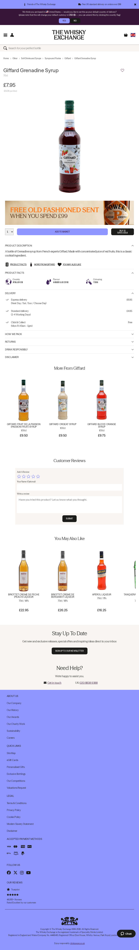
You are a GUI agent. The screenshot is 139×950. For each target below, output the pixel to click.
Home (6, 58)
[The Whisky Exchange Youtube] (28, 873)
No (75, 20)
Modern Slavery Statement (20, 823)
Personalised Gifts (16, 767)
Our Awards (13, 717)
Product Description (18, 245)
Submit (69, 518)
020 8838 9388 (89, 682)
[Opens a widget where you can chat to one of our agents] (126, 934)
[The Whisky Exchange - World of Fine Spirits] (69, 35)
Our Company (14, 703)
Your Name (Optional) (26, 481)
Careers (11, 737)
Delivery (10, 293)
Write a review (23, 493)
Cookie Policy (14, 817)
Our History (12, 710)
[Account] (12, 35)
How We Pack (13, 334)
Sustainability (13, 730)
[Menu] (5, 35)
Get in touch (54, 682)
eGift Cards (12, 760)
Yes (64, 20)
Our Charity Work (16, 723)
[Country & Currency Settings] (133, 35)
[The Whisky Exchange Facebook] (9, 873)
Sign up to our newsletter (69, 651)
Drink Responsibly (16, 349)
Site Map (11, 753)
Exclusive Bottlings (16, 773)
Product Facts (14, 272)
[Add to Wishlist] (122, 70)
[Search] (6, 48)
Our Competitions (16, 780)
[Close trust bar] (135, 4)
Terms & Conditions (16, 803)
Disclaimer (12, 357)
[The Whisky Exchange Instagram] (22, 873)
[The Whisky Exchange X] (15, 873)
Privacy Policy (14, 810)
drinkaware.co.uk (77, 943)
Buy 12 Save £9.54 (122, 231)
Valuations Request (16, 787)
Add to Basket (62, 231)
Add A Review (23, 472)
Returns (10, 341)
